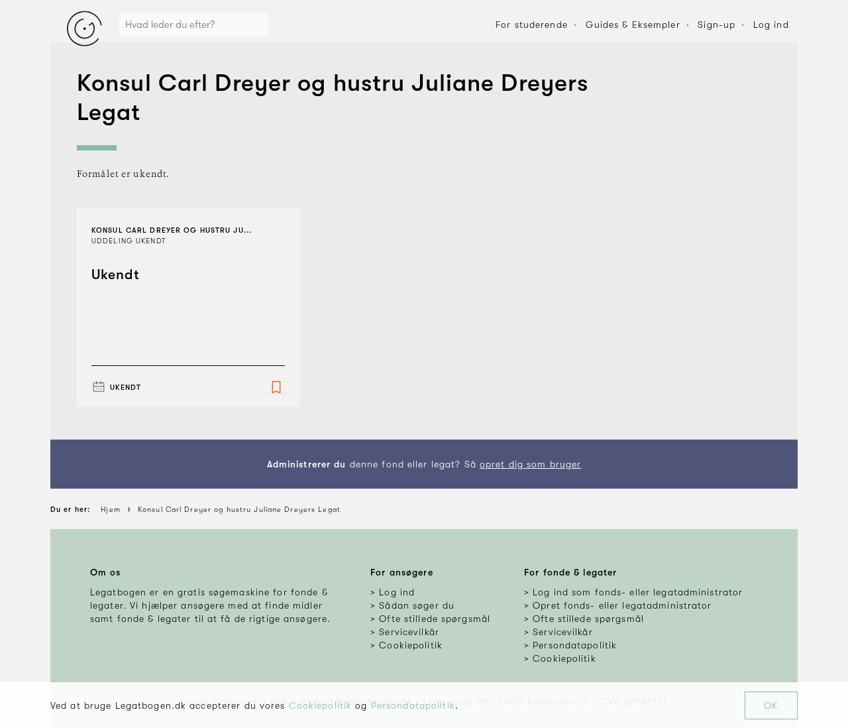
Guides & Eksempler (633, 24)
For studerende (532, 24)
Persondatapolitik (413, 705)
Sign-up (716, 24)
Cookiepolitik (320, 705)
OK (771, 705)
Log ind (771, 24)
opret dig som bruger (530, 464)
